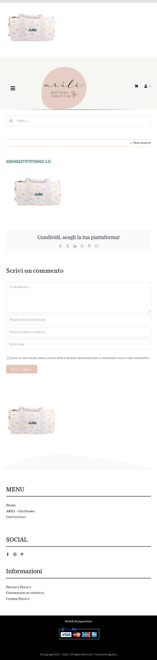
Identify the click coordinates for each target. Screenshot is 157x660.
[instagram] (14, 554)
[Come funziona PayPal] (78, 628)
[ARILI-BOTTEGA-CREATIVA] (63, 68)
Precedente (142, 143)
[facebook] (7, 554)
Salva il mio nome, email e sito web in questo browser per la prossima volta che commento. (79, 358)
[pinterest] (22, 554)
